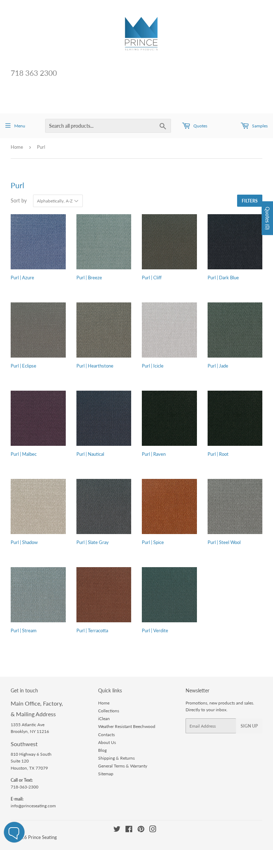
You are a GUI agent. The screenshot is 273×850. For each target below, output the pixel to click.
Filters (250, 201)
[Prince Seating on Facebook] (129, 830)
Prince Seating (42, 837)
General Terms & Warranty (122, 766)
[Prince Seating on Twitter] (117, 830)
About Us (107, 742)
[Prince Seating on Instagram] (152, 830)
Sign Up (249, 726)
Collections (108, 710)
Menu (19, 125)
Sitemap (105, 773)
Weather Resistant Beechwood (126, 726)
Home (17, 147)
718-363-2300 (24, 787)
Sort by (19, 200)
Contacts (106, 734)
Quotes (199, 125)
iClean (104, 718)
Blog (102, 750)
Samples (259, 125)
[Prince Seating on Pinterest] (141, 830)
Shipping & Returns (116, 758)
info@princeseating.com (33, 805)
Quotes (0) (267, 218)
